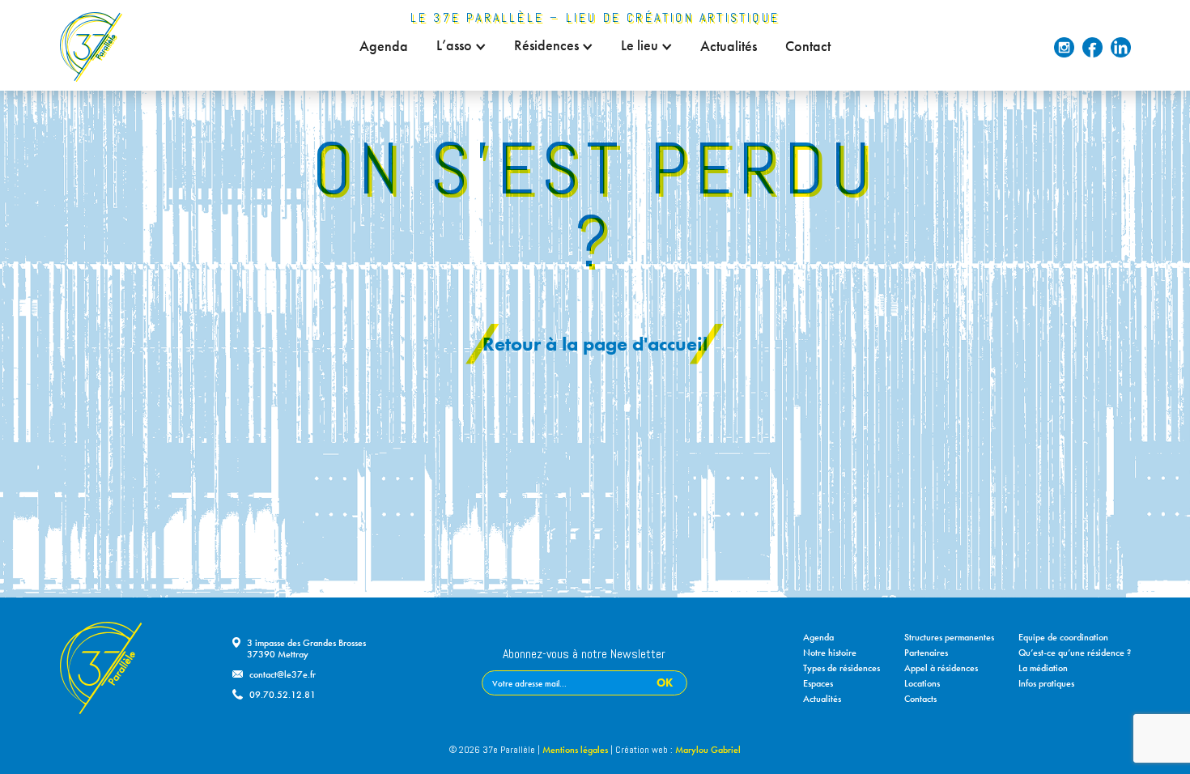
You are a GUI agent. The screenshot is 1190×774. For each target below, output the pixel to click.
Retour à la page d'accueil (595, 344)
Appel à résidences (941, 668)
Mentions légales (575, 749)
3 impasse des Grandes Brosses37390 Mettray (306, 648)
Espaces (818, 683)
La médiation (1043, 668)
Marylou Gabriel (708, 749)
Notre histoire (829, 652)
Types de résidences (841, 668)
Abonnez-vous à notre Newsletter (584, 655)
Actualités (728, 46)
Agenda (383, 46)
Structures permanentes (949, 637)
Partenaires (926, 652)
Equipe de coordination (1063, 637)
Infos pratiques (1046, 683)
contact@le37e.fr (282, 674)
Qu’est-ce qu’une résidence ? (1074, 652)
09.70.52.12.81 (282, 694)
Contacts (920, 698)
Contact (808, 46)
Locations (922, 683)
